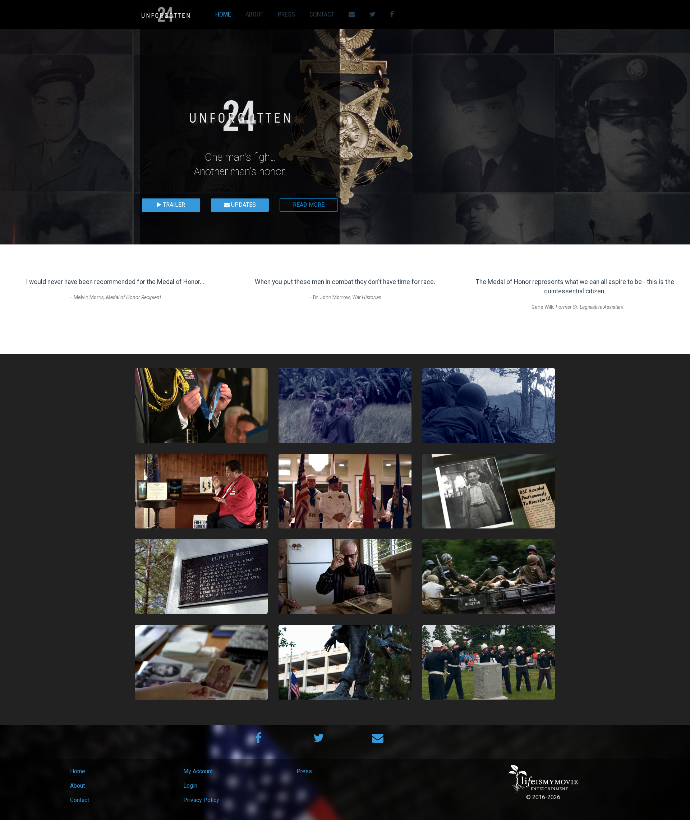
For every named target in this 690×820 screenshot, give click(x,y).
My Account (198, 771)
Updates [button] (243, 204)
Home (223, 14)
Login (190, 785)
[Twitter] (319, 740)
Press (286, 14)
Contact (321, 14)
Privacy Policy (201, 800)
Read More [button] (309, 204)
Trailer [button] (173, 204)
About (254, 14)
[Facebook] (258, 740)
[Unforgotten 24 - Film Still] (201, 405)
